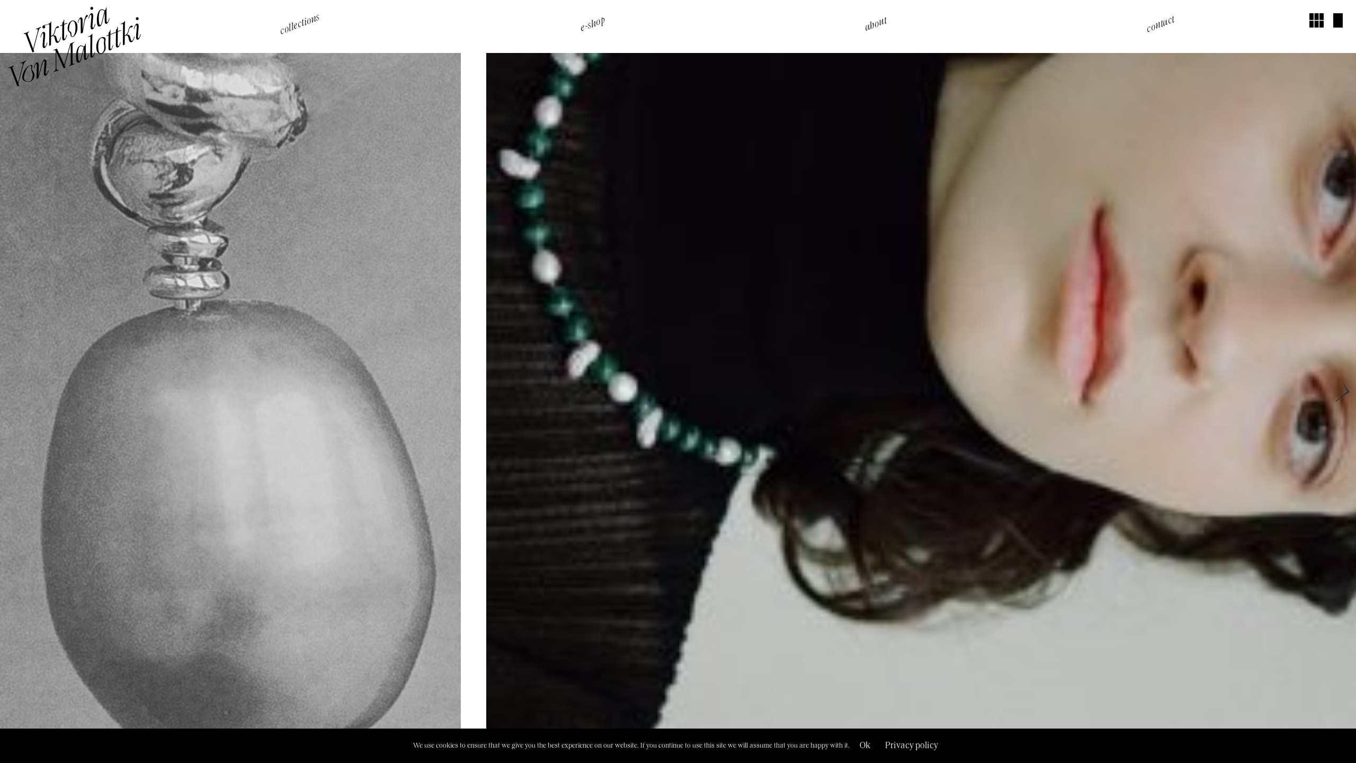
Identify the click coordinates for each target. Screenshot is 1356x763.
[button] (299, 24)
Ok (865, 745)
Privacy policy (911, 745)
